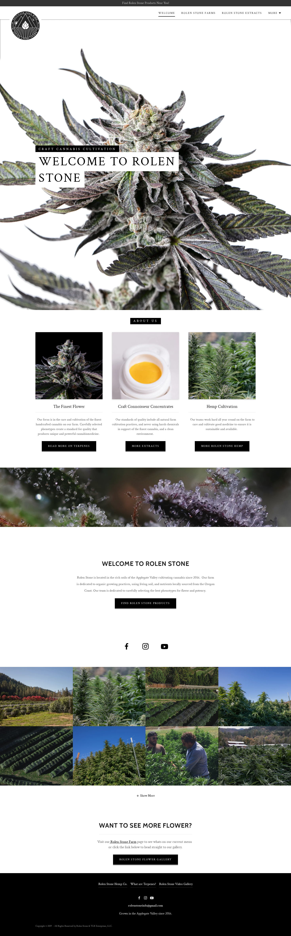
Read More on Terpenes (69, 446)
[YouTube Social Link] (164, 646)
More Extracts (145, 446)
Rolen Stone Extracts (242, 13)
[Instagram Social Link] (145, 646)
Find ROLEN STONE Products (145, 603)
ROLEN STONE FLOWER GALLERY (145, 859)
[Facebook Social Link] (126, 646)
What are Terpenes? (143, 884)
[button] (145, 795)
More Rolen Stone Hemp (222, 446)
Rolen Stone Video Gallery (176, 884)
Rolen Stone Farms (198, 13)
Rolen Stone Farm (123, 842)
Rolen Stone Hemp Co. (112, 884)
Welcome (166, 13)
